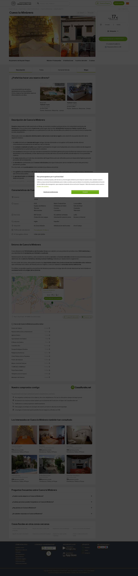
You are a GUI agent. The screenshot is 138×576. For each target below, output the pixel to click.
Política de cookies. (43, 186)
